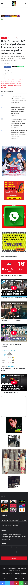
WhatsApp (21, 66)
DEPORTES (15, 525)
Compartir (8, 66)
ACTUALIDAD (5, 520)
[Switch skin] (26, 4)
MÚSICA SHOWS (14, 520)
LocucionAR (17, 570)
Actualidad (4, 37)
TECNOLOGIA (23, 520)
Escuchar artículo (13, 37)
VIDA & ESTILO (5, 523)
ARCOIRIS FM (9, 573)
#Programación (16, 573)
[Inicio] (14, 3)
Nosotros (3, 530)
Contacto (3, 543)
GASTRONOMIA (14, 523)
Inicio (3, 573)
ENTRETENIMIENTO (6, 525)
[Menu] (2, 4)
